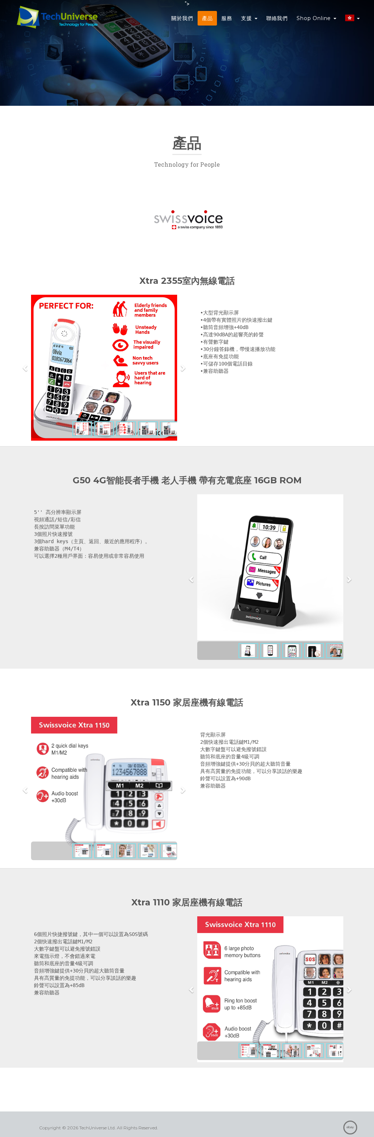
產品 (207, 18)
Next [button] (182, 367)
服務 (226, 18)
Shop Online (315, 18)
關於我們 (182, 18)
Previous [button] (25, 367)
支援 (247, 18)
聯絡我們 (277, 18)
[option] (104, 368)
